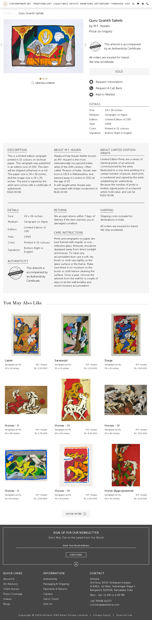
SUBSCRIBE (76, 554)
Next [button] (84, 45)
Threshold (117, 4)
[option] (43, 46)
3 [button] (46, 79)
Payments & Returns (55, 589)
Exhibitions (86, 4)
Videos (7, 599)
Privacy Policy (101, 615)
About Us (8, 579)
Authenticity (50, 579)
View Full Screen (44, 83)
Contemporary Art (20, 4)
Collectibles (60, 4)
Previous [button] (3, 45)
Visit (127, 4)
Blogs (6, 604)
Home (7, 13)
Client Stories (11, 589)
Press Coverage (12, 594)
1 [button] (40, 79)
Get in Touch (51, 599)
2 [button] (43, 79)
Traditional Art (42, 4)
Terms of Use (124, 615)
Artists (74, 4)
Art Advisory (102, 4)
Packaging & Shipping (56, 584)
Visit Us (47, 604)
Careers (48, 594)
